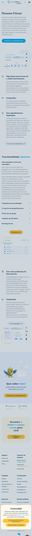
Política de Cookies (23, 515)
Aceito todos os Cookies (16, 525)
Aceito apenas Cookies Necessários (16, 520)
